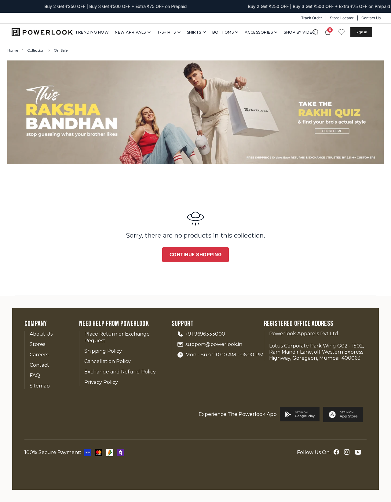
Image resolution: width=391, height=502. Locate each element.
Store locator (342, 18)
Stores (37, 344)
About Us (41, 334)
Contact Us (371, 18)
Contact (39, 365)
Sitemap (40, 386)
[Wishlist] (341, 32)
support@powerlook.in (213, 344)
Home (12, 50)
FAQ (35, 375)
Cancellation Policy (107, 361)
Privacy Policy (101, 382)
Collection (36, 50)
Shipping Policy (103, 351)
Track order (311, 18)
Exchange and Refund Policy (120, 372)
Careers (39, 355)
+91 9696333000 (205, 334)
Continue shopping (196, 254)
